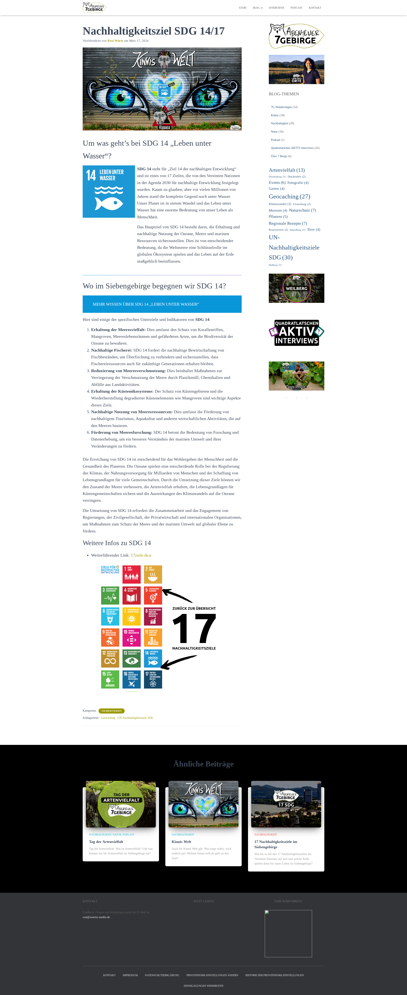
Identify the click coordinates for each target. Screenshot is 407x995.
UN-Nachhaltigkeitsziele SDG (135, 717)
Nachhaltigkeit (112, 711)
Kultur (275, 115)
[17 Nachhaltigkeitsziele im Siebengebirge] (286, 803)
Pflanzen (278, 216)
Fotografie (298, 183)
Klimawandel (280, 204)
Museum (278, 210)
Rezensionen (278, 229)
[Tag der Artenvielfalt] (121, 803)
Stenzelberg (297, 230)
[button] (262, 7)
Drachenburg (277, 177)
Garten (276, 189)
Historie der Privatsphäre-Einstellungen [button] (274, 975)
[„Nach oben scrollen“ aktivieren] (398, 986)
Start (243, 7)
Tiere (313, 229)
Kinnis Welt (181, 842)
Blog (257, 7)
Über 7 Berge (279, 156)
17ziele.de (139, 555)
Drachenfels (296, 176)
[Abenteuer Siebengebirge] (94, 7)
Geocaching (108, 717)
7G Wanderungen (281, 107)
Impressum (130, 975)
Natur (274, 131)
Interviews (276, 7)
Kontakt (315, 7)
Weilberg (275, 265)
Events (277, 182)
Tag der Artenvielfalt (106, 842)
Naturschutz (302, 210)
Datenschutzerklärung (162, 975)
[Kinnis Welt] (203, 803)
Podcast (296, 7)
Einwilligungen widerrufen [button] (203, 985)
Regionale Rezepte (288, 223)
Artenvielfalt (287, 170)
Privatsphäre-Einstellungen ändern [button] (212, 975)
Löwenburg (302, 204)
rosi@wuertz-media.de (96, 917)
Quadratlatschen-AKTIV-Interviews (292, 148)
